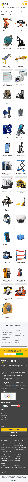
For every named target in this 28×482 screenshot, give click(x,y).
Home (2, 411)
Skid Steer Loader (18, 337)
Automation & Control (4, 440)
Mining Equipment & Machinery (20, 447)
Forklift (3, 341)
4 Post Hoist (4, 329)
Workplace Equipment (18, 471)
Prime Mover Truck (18, 332)
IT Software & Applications (5, 469)
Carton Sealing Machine (7, 332)
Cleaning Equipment (4, 444)
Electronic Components (5, 454)
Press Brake (17, 330)
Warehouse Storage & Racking (19, 462)
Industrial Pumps (4, 465)
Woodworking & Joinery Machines (20, 469)
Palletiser (16, 328)
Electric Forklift (5, 335)
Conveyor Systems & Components (7, 447)
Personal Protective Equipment (20, 452)
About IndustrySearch (4, 415)
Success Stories (3, 424)
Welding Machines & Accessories (20, 467)
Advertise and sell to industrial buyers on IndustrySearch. (12, 388)
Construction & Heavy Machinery (6, 445)
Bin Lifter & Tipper (6, 330)
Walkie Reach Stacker (19, 343)
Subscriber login (14, 435)
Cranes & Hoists (3, 449)
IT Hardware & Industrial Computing (7, 467)
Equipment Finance (6, 337)
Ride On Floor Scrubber (19, 335)
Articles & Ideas (3, 413)
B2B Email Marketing (4, 419)
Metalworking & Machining (19, 445)
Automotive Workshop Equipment (7, 442)
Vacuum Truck (17, 342)
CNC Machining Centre (7, 334)
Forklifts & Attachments (5, 458)
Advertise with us (4, 422)
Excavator (4, 339)
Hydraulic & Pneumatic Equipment (7, 460)
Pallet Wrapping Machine (7, 342)
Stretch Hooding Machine (20, 338)
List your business (14, 429)
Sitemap (2, 426)
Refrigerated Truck (18, 333)
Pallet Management (18, 451)
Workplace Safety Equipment (19, 472)
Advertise (25, 0)
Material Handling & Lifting (19, 443)
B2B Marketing (3, 417)
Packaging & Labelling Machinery (20, 449)
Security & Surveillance (18, 454)
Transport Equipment (18, 458)
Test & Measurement (18, 456)
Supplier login (14, 432)
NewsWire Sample (4, 421)
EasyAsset (14, 385)
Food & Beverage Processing (6, 456)
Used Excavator (18, 340)
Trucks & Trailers (17, 460)
